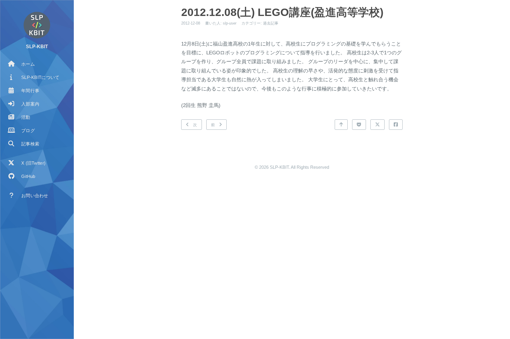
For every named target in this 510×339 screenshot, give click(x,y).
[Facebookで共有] (396, 124)
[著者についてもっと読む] (37, 25)
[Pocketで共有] (359, 124)
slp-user (229, 23)
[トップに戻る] (341, 124)
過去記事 (270, 23)
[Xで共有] (377, 124)
